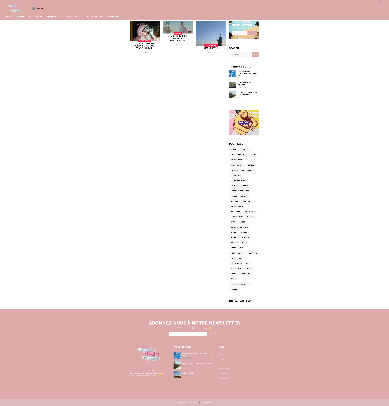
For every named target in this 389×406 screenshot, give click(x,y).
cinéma (253, 155)
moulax (234, 237)
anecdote (246, 149)
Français (380, 2)
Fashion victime (224, 369)
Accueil (221, 354)
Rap (248, 263)
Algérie (234, 149)
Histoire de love (224, 378)
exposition (236, 175)
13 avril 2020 (241, 78)
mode (243, 222)
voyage (234, 289)
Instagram (235, 212)
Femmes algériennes (239, 186)
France (234, 196)
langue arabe (237, 217)
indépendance (237, 206)
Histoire (234, 201)
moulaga (245, 232)
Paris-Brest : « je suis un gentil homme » (247, 93)
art (232, 155)
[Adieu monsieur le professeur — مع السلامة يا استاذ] (232, 73)
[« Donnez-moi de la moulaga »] (232, 85)
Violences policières (240, 284)
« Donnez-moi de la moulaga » (245, 84)
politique (252, 253)
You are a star (223, 383)
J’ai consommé (224, 364)
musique (245, 237)
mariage (250, 217)
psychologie (236, 263)
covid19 (251, 165)
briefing (242, 155)
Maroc (233, 222)
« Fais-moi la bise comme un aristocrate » (177, 38)
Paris (244, 243)
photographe (237, 248)
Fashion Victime (238, 181)
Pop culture (236, 258)
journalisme (250, 212)
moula (233, 232)
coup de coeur (237, 165)
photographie (237, 253)
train (233, 279)
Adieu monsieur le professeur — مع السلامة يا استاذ (247, 73)
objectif (234, 243)
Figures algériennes (240, 191)
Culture (234, 170)
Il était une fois (144, 41)
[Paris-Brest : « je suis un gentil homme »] (232, 94)
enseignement (248, 170)
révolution (236, 269)
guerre (244, 196)
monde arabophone (239, 227)
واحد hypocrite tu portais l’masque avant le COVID (144, 46)
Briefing (178, 33)
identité (246, 201)
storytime (245, 274)
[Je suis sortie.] (211, 38)
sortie (234, 274)
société (249, 269)
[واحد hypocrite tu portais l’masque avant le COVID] (145, 38)
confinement (236, 160)
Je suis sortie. (210, 48)
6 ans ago (144, 52)
